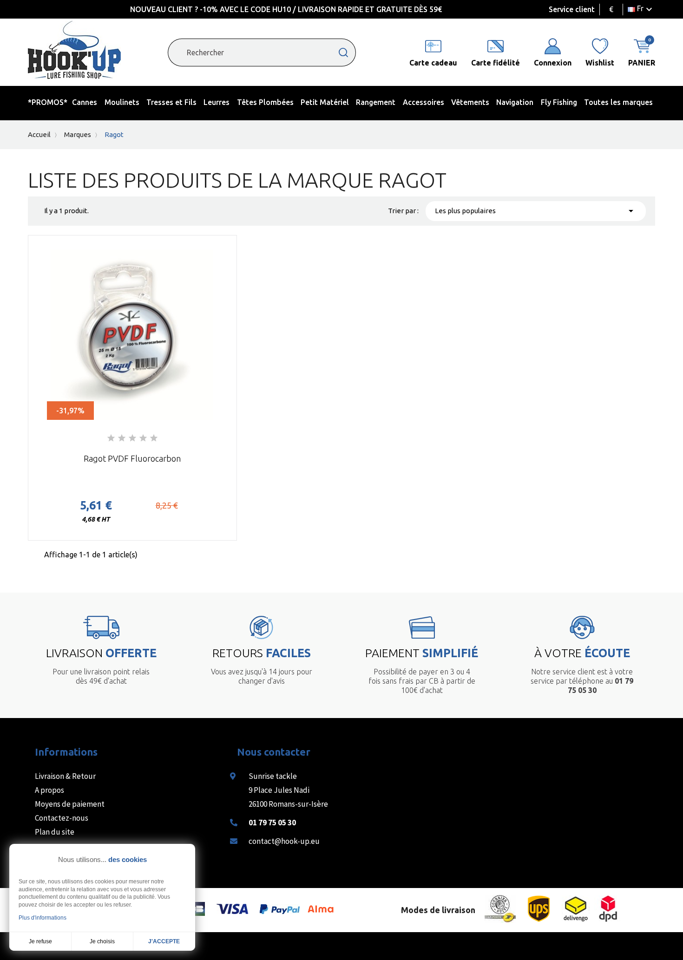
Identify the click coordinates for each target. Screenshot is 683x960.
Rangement (375, 102)
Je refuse (40, 941)
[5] (153, 438)
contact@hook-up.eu (284, 841)
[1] (111, 438)
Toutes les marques (618, 102)
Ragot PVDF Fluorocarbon (132, 458)
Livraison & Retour (65, 776)
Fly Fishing (559, 102)
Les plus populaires (536, 210)
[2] (121, 438)
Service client (572, 9)
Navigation (514, 102)
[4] (143, 438)
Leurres (217, 102)
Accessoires (423, 102)
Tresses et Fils (171, 102)
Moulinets (122, 102)
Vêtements (470, 102)
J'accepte (164, 941)
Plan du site (54, 832)
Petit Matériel (325, 102)
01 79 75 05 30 (272, 822)
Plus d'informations (42, 917)
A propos (49, 790)
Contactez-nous (61, 818)
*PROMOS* (47, 102)
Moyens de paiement (70, 804)
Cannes (84, 102)
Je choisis (102, 941)
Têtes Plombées (265, 102)
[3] (132, 438)
